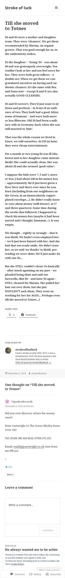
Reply (10, 474)
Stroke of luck (18, 7)
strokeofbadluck (39, 373)
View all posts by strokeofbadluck (32, 362)
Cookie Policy (17, 564)
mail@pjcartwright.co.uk (29, 446)
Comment (47, 530)
